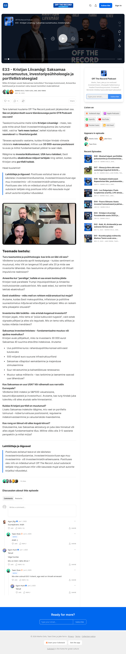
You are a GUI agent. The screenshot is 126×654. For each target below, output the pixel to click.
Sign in (118, 5)
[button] (45, 38)
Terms (77, 636)
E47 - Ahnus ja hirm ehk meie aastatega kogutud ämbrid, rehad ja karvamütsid (107, 168)
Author (15, 537)
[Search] (90, 5)
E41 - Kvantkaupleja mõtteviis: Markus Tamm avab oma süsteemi (107, 237)
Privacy (71, 636)
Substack (51, 649)
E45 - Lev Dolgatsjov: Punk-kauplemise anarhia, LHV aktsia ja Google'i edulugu (108, 191)
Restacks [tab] (18, 498)
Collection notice (88, 636)
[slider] (61, 59)
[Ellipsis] (75, 521)
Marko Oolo (19, 91)
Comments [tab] (8, 498)
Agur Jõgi (12, 521)
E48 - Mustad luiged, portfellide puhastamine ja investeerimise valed (108, 157)
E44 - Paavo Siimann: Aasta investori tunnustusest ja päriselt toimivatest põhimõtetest (108, 202)
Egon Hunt (12, 549)
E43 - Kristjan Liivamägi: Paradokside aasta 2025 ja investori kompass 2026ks (106, 214)
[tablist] (13, 498)
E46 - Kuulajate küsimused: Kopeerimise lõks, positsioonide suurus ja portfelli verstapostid (108, 180)
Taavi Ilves (29, 91)
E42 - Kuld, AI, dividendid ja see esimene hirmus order (108, 225)
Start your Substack (56, 642)
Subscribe (105, 5)
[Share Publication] (95, 5)
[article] (104, 159)
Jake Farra (42, 91)
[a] (39, 223)
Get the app (75, 642)
